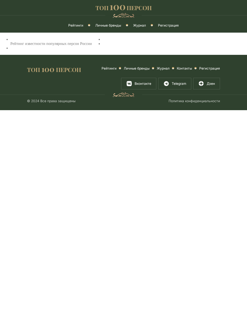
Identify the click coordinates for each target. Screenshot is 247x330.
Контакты (184, 68)
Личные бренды (108, 25)
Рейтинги (75, 25)
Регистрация (168, 25)
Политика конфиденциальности (194, 101)
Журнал (139, 25)
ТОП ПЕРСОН (54, 69)
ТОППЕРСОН (124, 7)
